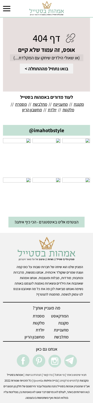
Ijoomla (38, 380)
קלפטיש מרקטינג (69, 380)
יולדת (52, 109)
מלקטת (68, 109)
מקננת (79, 104)
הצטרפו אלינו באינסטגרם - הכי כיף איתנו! (46, 222)
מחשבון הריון (32, 109)
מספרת (21, 104)
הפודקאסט (59, 316)
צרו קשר (48, 375)
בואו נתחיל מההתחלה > (46, 69)
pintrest (38, 361)
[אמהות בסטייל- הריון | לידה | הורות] (46, 8)
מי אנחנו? (59, 375)
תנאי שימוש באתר (76, 375)
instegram (54, 361)
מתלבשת (40, 104)
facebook (23, 361)
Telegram (70, 361)
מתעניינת (60, 104)
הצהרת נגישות (32, 375)
